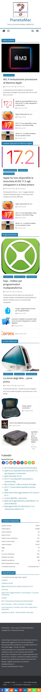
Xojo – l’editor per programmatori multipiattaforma (12, 284)
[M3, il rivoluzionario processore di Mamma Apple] (20, 58)
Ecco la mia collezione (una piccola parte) (23, 423)
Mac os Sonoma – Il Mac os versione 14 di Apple (20, 484)
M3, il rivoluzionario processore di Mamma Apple (20, 81)
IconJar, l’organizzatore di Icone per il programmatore (25, 310)
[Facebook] (3, 462)
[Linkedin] (14, 462)
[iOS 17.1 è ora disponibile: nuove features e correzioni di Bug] (8, 125)
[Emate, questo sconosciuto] (11, 408)
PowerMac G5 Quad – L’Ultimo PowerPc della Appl (17, 612)
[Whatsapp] (29, 462)
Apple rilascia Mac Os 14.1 (23, 114)
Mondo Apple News (9, 75)
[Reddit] (10, 462)
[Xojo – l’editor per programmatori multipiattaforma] (20, 256)
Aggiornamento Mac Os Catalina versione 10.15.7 (17, 586)
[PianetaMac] (4, 31)
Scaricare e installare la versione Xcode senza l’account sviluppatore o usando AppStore (24, 321)
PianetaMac (20, 19)
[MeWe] (22, 462)
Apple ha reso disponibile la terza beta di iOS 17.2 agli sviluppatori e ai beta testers (26, 103)
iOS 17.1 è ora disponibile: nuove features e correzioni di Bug (26, 124)
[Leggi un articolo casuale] (37, 31)
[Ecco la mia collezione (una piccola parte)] (5, 424)
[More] (33, 462)
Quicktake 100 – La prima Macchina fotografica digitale (34, 437)
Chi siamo (5, 589)
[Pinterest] (18, 462)
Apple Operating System (10, 170)
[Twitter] (7, 462)
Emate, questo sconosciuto (26, 407)
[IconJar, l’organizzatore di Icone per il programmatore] (8, 311)
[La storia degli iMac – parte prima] (20, 358)
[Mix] (25, 462)
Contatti (4, 598)
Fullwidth (4, 580)
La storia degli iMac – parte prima (17, 380)
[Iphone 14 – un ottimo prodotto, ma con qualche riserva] (8, 135)
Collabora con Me (7, 583)
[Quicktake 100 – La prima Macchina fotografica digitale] (16, 440)
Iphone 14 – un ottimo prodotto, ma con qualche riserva (25, 134)
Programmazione (31, 276)
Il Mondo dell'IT (23, 170)
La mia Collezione (19, 374)
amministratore (20, 86)
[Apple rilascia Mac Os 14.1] (8, 115)
